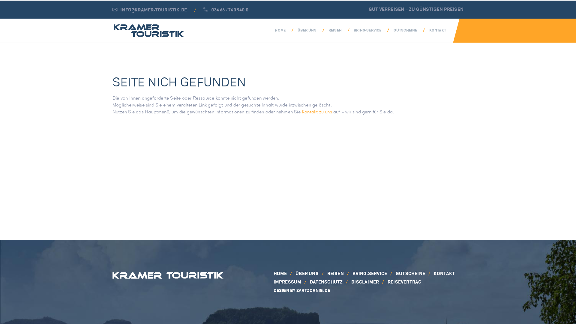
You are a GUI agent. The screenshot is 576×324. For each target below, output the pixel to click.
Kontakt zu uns (317, 112)
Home (280, 30)
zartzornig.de (313, 291)
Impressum (288, 282)
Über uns (307, 30)
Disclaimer (365, 282)
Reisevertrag (405, 282)
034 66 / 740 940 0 (229, 10)
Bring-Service (368, 30)
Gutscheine (405, 30)
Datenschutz (326, 282)
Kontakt (437, 30)
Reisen (335, 30)
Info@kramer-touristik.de (153, 10)
